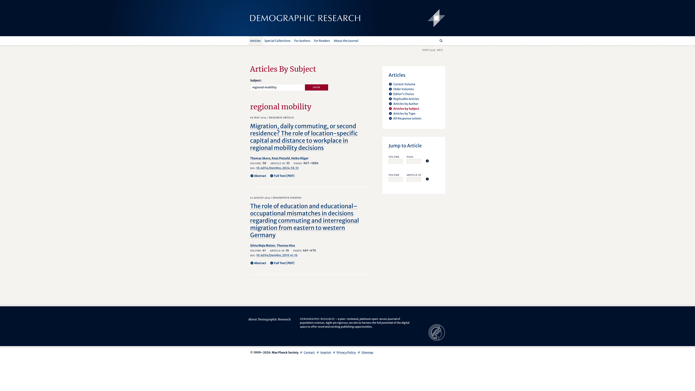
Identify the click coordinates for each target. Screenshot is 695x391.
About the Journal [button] (346, 41)
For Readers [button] (322, 41)
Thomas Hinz (286, 245)
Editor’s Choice (403, 94)
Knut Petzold (281, 158)
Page (410, 156)
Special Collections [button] (277, 41)
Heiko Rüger (300, 158)
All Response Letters (407, 118)
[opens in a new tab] (437, 332)
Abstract (260, 176)
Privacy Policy (346, 352)
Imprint (325, 352)
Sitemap (367, 352)
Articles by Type (404, 113)
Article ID (414, 175)
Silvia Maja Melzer (262, 245)
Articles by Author (405, 104)
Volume (394, 156)
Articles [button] (255, 41)
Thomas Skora (260, 158)
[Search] (441, 40)
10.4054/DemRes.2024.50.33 (277, 168)
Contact (309, 352)
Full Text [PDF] (284, 176)
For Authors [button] (302, 41)
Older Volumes (403, 89)
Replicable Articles (406, 99)
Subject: (256, 80)
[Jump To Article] (427, 161)
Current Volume (404, 84)
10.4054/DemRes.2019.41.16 (277, 255)
